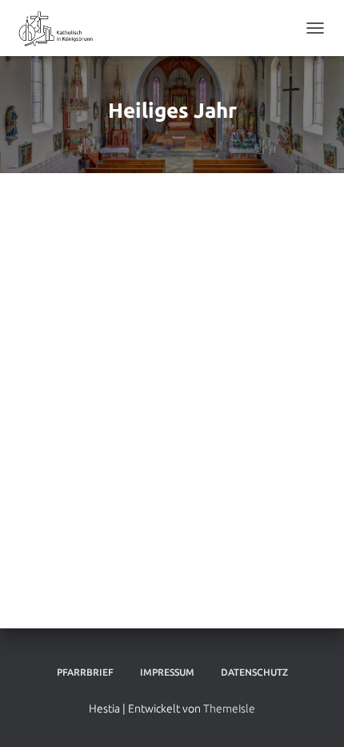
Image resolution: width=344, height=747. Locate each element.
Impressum (167, 672)
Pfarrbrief (85, 672)
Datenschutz (254, 672)
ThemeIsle (229, 708)
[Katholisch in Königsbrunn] (62, 28)
